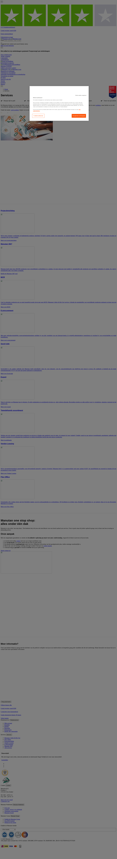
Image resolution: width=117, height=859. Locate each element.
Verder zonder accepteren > (81, 95)
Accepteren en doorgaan (79, 115)
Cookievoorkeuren (38, 115)
